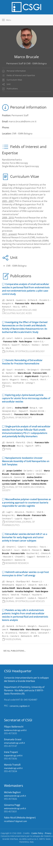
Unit (8, 84)
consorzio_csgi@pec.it (19, 706)
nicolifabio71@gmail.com (15, 821)
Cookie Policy (37, 833)
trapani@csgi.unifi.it (13, 755)
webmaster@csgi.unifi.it (15, 795)
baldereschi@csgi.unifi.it (15, 730)
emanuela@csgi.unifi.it (14, 743)
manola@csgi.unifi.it (13, 768)
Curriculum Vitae (14, 79)
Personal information (16, 71)
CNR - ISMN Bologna (16, 265)
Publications (12, 88)
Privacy (48, 833)
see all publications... (14, 650)
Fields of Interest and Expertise (20, 75)
